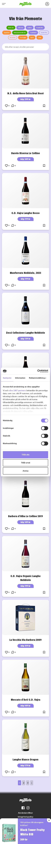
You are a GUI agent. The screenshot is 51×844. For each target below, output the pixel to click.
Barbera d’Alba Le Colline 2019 (25, 516)
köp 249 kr (25, 159)
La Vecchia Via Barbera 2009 (25, 640)
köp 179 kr (25, 765)
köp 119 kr (25, 219)
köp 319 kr (25, 645)
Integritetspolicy (25, 816)
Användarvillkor (25, 813)
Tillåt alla (25, 455)
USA (39, 37)
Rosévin (12, 37)
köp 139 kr (25, 338)
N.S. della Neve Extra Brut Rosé (25, 93)
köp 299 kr (25, 99)
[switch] (44, 428)
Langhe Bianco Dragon (25, 759)
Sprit (32, 37)
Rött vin (11, 28)
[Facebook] (23, 807)
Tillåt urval (25, 463)
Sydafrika (44, 32)
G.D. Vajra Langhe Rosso (26, 213)
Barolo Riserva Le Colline (25, 153)
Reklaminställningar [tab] (37, 378)
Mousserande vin (20, 32)
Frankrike (39, 28)
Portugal (23, 37)
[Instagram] (27, 807)
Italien (29, 28)
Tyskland (33, 32)
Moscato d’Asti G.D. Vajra (25, 699)
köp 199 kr (25, 586)
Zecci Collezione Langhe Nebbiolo (25, 332)
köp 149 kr (25, 522)
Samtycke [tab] (7, 378)
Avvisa (25, 471)
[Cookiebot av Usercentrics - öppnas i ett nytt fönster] (37, 371)
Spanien (6, 32)
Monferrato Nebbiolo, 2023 (25, 273)
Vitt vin (20, 28)
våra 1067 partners (17, 390)
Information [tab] (20, 378)
